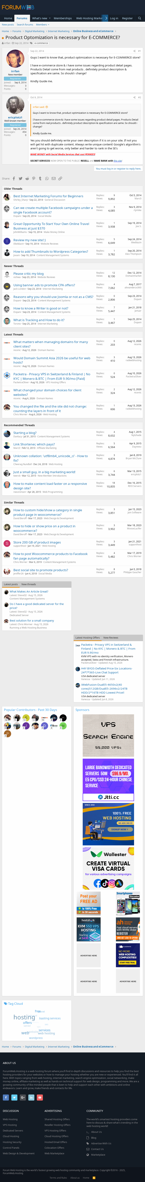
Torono (17, 323)
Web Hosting (50, 414)
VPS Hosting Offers (56, 382)
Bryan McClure (133, 458)
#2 (139, 97)
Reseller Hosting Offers (57, 1125)
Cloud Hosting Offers (56, 1136)
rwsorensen (19, 492)
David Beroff (20, 518)
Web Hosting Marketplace (93, 18)
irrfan (7, 43)
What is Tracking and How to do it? (38, 320)
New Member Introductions (52, 475)
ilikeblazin (18, 243)
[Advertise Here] (89, 955)
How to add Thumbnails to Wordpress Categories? (50, 251)
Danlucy (17, 436)
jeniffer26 (18, 573)
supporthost (19, 545)
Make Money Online (54, 232)
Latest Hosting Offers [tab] (88, 637)
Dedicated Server (19, 615)
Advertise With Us (101, 1143)
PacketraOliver (21, 382)
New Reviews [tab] (110, 637)
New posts (8, 24)
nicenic (17, 350)
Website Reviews (49, 243)
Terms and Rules (58, 1177)
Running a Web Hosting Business (28, 627)
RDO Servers (134, 486)
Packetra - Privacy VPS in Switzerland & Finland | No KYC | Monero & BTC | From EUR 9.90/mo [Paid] (51, 376)
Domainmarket (133, 275)
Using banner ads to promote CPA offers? (44, 285)
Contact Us (97, 1149)
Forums (22, 18)
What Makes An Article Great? (29, 591)
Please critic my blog (28, 273)
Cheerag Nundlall (22, 464)
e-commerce (41, 43)
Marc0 (138, 198)
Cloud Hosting (11, 1136)
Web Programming (52, 492)
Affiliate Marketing (46, 448)
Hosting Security (12, 1142)
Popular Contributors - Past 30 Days (30, 710)
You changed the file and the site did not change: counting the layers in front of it (50, 408)
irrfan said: (39, 107)
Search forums (25, 24)
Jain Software (134, 512)
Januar (138, 310)
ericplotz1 (15, 117)
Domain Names (46, 350)
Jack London (19, 288)
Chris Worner (20, 414)
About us (75, 1177)
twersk (16, 475)
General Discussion (55, 199)
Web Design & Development (59, 518)
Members (41, 24)
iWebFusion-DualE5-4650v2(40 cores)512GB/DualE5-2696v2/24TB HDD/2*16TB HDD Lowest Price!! (104, 688)
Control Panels (11, 1147)
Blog (93, 1137)
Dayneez (136, 446)
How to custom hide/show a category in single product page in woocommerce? (47, 512)
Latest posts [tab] (11, 584)
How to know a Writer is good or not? (40, 308)
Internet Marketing (53, 288)
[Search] (139, 18)
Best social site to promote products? (40, 570)
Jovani (16, 255)
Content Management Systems (53, 255)
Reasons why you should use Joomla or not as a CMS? (53, 297)
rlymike (137, 210)
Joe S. (138, 226)
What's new (39, 18)
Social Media (44, 216)
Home (8, 18)
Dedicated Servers (13, 1130)
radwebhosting (133, 360)
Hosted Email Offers (56, 1142)
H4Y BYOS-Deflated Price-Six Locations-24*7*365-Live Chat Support (106, 670)
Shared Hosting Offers (57, 1119)
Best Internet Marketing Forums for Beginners (48, 196)
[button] (50, 18)
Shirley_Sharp (20, 199)
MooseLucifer (134, 528)
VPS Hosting (10, 1125)
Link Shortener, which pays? (34, 444)
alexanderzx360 (133, 287)
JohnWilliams (20, 232)
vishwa (17, 277)
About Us (96, 1132)
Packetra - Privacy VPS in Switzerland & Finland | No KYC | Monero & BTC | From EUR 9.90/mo (108, 648)
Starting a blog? (24, 433)
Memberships (63, 18)
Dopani (17, 216)
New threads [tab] (29, 584)
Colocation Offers (54, 1147)
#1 (139, 51)
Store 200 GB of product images (37, 542)
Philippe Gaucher (132, 572)
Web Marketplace (54, 1153)
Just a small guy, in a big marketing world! (44, 472)
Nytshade (136, 435)
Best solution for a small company (32, 620)
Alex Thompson (133, 254)
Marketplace (98, 1154)
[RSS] (94, 1178)
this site (118, 160)
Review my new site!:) (29, 240)
